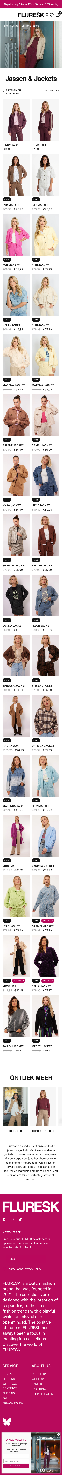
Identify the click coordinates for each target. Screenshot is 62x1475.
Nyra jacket (12, 505)
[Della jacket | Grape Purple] (45, 956)
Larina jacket (13, 625)
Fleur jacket (41, 625)
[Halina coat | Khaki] (16, 716)
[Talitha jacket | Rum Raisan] (45, 535)
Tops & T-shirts (43, 1131)
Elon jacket (41, 806)
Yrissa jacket (42, 685)
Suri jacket (40, 265)
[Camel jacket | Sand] (45, 415)
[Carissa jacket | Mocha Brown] (45, 716)
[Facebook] (6, 1219)
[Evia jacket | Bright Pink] (16, 235)
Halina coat (11, 745)
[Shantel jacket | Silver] (16, 535)
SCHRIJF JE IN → (16, 1466)
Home (5, 25)
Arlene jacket (13, 445)
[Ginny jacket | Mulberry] (16, 120)
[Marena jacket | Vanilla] (45, 355)
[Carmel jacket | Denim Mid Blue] (45, 896)
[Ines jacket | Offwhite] (45, 175)
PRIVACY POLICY (13, 1403)
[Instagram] (14, 1219)
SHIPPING (9, 1393)
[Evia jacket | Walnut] (16, 175)
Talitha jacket (43, 565)
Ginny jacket (12, 145)
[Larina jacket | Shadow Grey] (16, 595)
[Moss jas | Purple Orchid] (16, 836)
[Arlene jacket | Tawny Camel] (16, 415)
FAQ (5, 1398)
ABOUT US (41, 1366)
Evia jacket (11, 205)
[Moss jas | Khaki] (16, 956)
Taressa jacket (14, 685)
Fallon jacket (13, 1046)
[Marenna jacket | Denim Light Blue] (16, 776)
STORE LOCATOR (42, 1394)
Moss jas (9, 866)
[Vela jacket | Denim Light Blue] (16, 295)
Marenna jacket (15, 806)
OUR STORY (39, 1374)
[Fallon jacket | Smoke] (16, 1016)
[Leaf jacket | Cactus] (16, 896)
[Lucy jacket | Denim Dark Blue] (45, 475)
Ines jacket (40, 205)
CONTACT (9, 1374)
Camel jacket (42, 445)
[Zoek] (47, 14)
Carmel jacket (43, 926)
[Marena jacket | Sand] (16, 355)
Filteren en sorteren (13, 92)
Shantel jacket (14, 565)
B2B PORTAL (39, 1389)
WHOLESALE (39, 1379)
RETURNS (9, 1379)
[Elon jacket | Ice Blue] (45, 776)
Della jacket (41, 986)
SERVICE (10, 1366)
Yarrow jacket (43, 866)
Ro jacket (39, 145)
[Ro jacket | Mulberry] (45, 120)
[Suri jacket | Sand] (45, 295)
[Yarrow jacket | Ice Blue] (45, 836)
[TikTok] (23, 1219)
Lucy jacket (41, 505)
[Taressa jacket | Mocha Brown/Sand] (16, 655)
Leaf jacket (11, 926)
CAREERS (38, 1384)
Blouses (15, 1131)
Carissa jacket (43, 745)
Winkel (15, 25)
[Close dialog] (58, 1434)
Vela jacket (11, 325)
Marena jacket (14, 385)
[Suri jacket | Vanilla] (45, 235)
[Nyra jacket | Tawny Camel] (16, 475)
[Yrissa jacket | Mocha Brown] (45, 655)
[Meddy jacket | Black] (45, 1016)
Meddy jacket (42, 1046)
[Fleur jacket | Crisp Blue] (45, 595)
